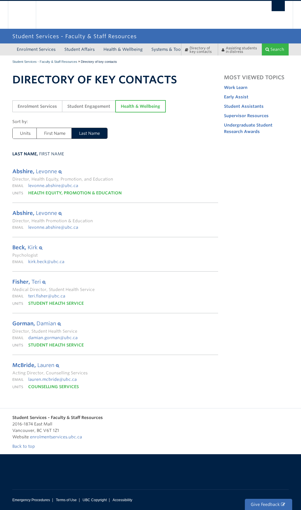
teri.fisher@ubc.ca (46, 296)
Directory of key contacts (201, 50)
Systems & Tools (167, 49)
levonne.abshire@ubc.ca (53, 185)
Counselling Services (53, 386)
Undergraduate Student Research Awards (248, 128)
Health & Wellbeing (123, 49)
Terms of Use (66, 500)
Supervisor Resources (246, 115)
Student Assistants (244, 106)
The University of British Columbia (26, 15)
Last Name (86, 133)
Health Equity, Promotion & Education (75, 193)
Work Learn (236, 87)
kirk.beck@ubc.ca (46, 261)
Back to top (24, 446)
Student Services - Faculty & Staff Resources (44, 61)
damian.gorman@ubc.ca (53, 337)
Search (276, 49)
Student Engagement (88, 106)
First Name (55, 133)
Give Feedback (266, 504)
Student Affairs (79, 49)
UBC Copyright (95, 500)
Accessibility (122, 500)
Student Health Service (56, 303)
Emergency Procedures (31, 500)
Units (25, 133)
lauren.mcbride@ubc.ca (52, 379)
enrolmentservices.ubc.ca (56, 437)
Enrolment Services (36, 49)
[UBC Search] (278, 6)
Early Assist (236, 97)
